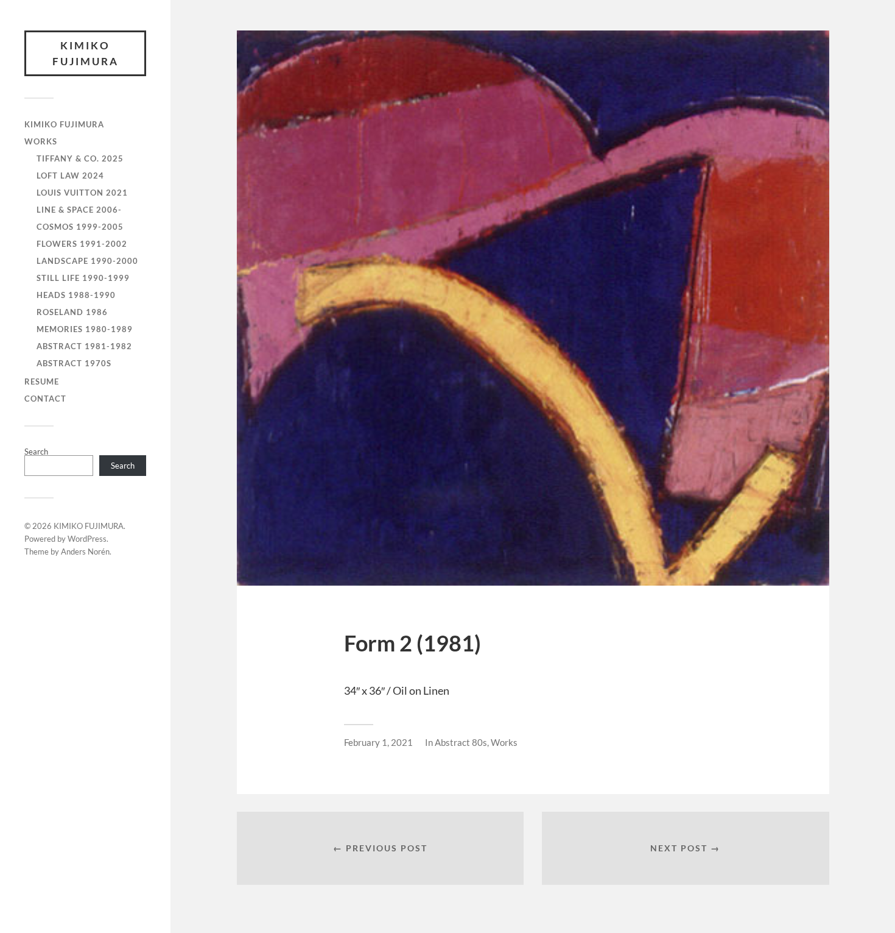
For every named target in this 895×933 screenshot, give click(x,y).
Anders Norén (85, 551)
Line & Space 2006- (79, 210)
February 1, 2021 (378, 742)
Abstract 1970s (74, 363)
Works (504, 742)
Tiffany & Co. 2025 (80, 158)
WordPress (87, 539)
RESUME (41, 381)
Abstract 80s (461, 742)
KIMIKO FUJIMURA (85, 53)
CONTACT (45, 398)
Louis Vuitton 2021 (82, 192)
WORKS (40, 141)
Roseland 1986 (72, 312)
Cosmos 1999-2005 (80, 227)
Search (36, 451)
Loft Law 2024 (70, 175)
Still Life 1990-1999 (83, 278)
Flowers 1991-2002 (82, 244)
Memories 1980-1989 (85, 329)
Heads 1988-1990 (76, 295)
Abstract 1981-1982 (84, 346)
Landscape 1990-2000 (87, 261)
